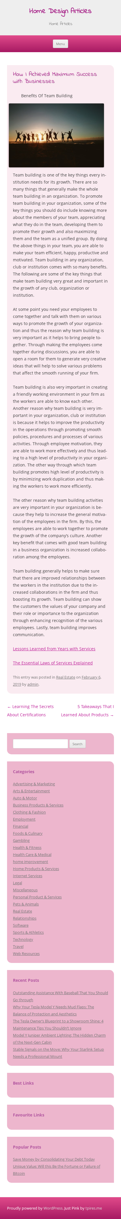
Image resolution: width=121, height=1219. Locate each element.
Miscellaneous (25, 890)
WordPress (53, 1208)
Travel (18, 946)
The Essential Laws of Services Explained (53, 663)
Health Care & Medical (32, 854)
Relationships (24, 918)
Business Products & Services (38, 805)
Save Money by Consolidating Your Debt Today (54, 1159)
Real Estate (65, 677)
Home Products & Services (36, 868)
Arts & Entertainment (31, 791)
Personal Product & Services (37, 897)
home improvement (30, 861)
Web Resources (26, 953)
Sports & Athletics (28, 932)
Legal (17, 882)
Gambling (21, 840)
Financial (20, 826)
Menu (60, 44)
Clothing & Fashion (29, 812)
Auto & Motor (25, 798)
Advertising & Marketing (34, 783)
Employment (24, 819)
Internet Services (27, 875)
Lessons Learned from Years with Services (54, 648)
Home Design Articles (60, 11)
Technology (23, 939)
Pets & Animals (26, 904)
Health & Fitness (27, 847)
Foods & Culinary (28, 833)
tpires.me (93, 1208)
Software (20, 925)
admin (32, 684)
